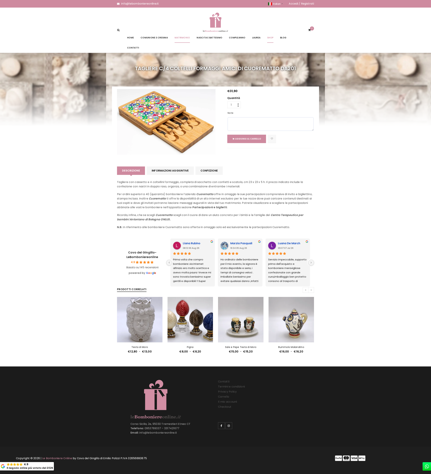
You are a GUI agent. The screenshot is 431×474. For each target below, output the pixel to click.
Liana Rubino (191, 243)
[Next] (311, 262)
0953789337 (153, 428)
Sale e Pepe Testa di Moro (240, 347)
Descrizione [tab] (131, 171)
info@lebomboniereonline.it (140, 4)
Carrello (223, 397)
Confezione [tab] (209, 171)
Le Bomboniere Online (57, 458)
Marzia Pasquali (241, 243)
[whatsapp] (427, 466)
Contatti (223, 381)
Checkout (224, 407)
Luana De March (289, 243)
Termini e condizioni (231, 386)
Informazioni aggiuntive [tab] (170, 171)
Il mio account (227, 402)
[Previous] (169, 262)
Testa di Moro (139, 347)
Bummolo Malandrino (291, 347)
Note (230, 113)
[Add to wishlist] (272, 139)
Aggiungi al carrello (248, 138)
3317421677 (171, 428)
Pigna (190, 347)
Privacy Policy (227, 392)
